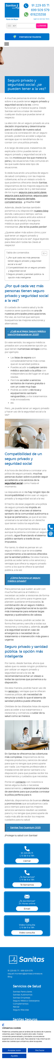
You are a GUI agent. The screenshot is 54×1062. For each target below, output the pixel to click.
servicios (13, 691)
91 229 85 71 (40, 5)
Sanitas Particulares (22, 991)
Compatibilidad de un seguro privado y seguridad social (27, 269)
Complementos (20, 1003)
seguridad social (14, 483)
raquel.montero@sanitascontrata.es (25, 973)
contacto (21, 782)
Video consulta (27, 932)
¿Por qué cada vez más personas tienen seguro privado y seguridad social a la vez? (24, 260)
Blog (10, 976)
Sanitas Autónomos (22, 994)
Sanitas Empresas (21, 997)
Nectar (16, 1006)
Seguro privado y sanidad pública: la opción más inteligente (26, 276)
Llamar (27, 861)
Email (27, 908)
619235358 (38, 14)
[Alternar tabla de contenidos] (43, 253)
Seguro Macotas (21, 1010)
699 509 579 (40, 10)
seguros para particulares (32, 192)
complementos (13, 202)
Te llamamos (27, 885)
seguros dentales (26, 198)
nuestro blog (41, 210)
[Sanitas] (12, 19)
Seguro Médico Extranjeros (26, 1000)
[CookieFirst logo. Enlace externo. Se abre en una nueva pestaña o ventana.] (3, 1025)
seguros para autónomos (18, 195)
